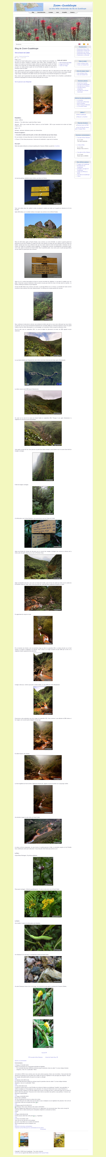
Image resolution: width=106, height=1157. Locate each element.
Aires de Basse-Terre (82, 73)
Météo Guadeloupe (81, 114)
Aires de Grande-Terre (82, 74)
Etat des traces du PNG (83, 125)
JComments (43, 1129)
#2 (15, 1114)
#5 (15, 1086)
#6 (15, 1080)
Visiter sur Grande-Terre (83, 65)
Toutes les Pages (63, 65)
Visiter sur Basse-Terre (82, 63)
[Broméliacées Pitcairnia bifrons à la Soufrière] (53, 28)
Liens (57, 12)
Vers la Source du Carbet (22, 52)
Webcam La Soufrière (82, 116)
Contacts (72, 12)
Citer (16, 1078)
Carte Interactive (41, 12)
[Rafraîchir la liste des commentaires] (23, 1063)
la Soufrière (57, 146)
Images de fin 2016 (64, 64)
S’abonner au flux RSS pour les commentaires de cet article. (29, 1127)
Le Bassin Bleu (80, 145)
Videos (78, 176)
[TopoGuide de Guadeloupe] (23, 1139)
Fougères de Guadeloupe (83, 164)
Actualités (64, 12)
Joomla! (17, 1152)
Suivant (44, 1052)
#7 (15, 1065)
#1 (15, 1118)
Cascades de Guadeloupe (83, 174)
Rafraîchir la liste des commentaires (23, 1126)
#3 (15, 1105)
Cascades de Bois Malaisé (83, 152)
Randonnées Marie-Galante (83, 53)
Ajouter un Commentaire (20, 1060)
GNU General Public (44, 1152)
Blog (33, 12)
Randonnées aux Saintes (83, 52)
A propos (51, 12)
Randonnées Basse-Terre (24, 56)
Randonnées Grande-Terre (83, 50)
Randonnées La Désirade (83, 55)
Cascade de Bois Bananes (83, 137)
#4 (15, 1096)
